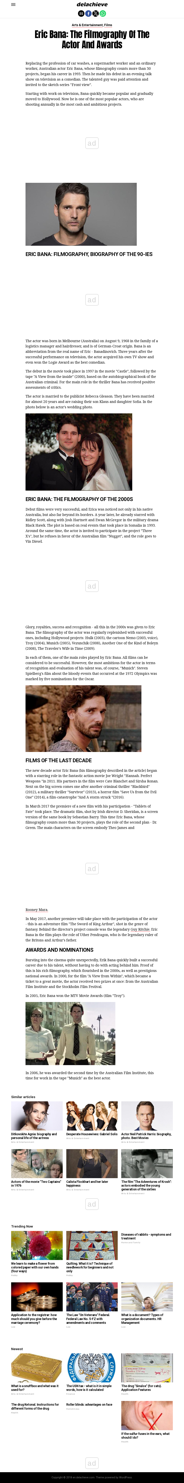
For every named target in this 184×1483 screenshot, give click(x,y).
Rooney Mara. (37, 909)
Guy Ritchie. (140, 929)
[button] (13, 4)
